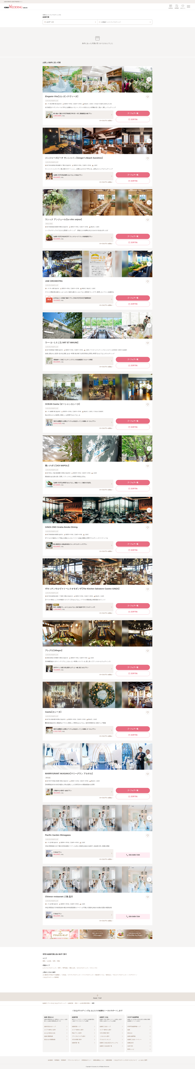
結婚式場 (70, 1003)
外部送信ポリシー (86, 1060)
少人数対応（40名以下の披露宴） (51, 975)
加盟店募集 (109, 1060)
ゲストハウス (93, 968)
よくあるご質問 (143, 1060)
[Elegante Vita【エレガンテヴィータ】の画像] (97, 79)
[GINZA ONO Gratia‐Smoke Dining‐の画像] (97, 510)
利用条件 (63, 1060)
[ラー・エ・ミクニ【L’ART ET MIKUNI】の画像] (97, 325)
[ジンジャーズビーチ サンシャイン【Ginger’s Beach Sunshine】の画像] (97, 141)
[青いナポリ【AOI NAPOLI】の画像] (97, 448)
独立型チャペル (99, 975)
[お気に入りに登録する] (147, 97)
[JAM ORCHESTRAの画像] (97, 264)
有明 (54, 961)
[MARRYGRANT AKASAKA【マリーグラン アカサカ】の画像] (97, 756)
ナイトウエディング (87, 975)
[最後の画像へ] (149, 79)
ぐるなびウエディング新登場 (50, 977)
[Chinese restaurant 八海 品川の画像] (97, 879)
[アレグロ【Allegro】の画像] (97, 633)
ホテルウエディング (82, 968)
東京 (76, 1003)
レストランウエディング (49, 968)
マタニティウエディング (119, 975)
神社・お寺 (72, 968)
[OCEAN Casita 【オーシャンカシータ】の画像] (97, 387)
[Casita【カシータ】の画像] (97, 695)
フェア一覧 (134, 113)
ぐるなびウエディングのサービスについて (125, 1060)
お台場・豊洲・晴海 (85, 1003)
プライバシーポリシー (74, 1060)
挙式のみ (108, 975)
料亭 (59, 968)
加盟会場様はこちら (98, 1060)
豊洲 (44, 961)
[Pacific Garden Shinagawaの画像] (97, 818)
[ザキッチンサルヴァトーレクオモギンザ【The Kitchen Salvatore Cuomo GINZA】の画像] (97, 571)
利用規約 (57, 1060)
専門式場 (65, 968)
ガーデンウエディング (74, 975)
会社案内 (50, 1060)
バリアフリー (132, 975)
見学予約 (134, 119)
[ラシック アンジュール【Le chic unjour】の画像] (97, 202)
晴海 (58, 961)
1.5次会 (64, 975)
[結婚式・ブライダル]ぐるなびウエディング (54, 1003)
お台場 (49, 961)
